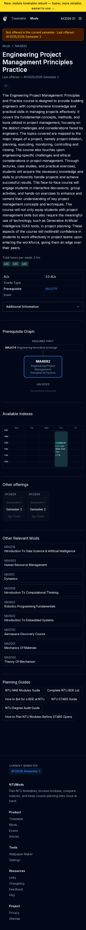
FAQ (12, 895)
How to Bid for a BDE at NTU (24, 699)
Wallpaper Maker (21, 854)
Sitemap (14, 918)
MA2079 (51, 289)
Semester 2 (14, 509)
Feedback (16, 889)
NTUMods (16, 784)
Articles (14, 836)
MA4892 (21, 46)
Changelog (16, 883)
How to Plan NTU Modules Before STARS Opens (38, 716)
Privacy (14, 912)
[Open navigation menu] (80, 18)
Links (12, 877)
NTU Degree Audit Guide (22, 708)
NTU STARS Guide (64, 699)
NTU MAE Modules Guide (22, 690)
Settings (14, 860)
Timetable (18, 18)
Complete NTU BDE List (63, 690)
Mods (34, 18)
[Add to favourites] (6, 86)
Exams (13, 830)
